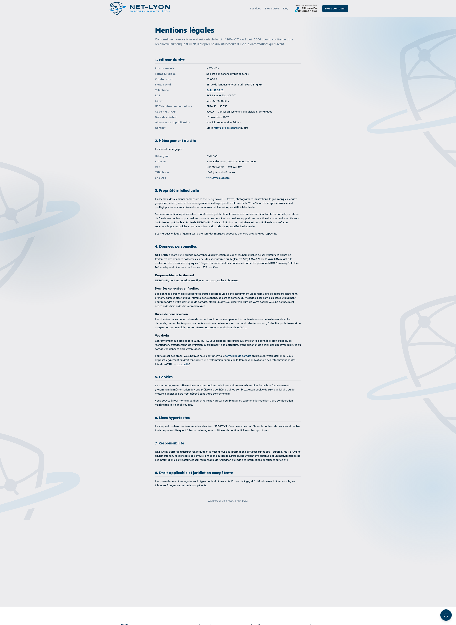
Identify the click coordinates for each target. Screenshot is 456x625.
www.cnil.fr (183, 364)
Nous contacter (335, 8)
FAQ (285, 8)
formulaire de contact (227, 127)
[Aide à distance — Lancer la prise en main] (446, 615)
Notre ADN (272, 8)
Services (255, 8)
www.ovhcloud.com (218, 177)
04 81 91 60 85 (215, 90)
